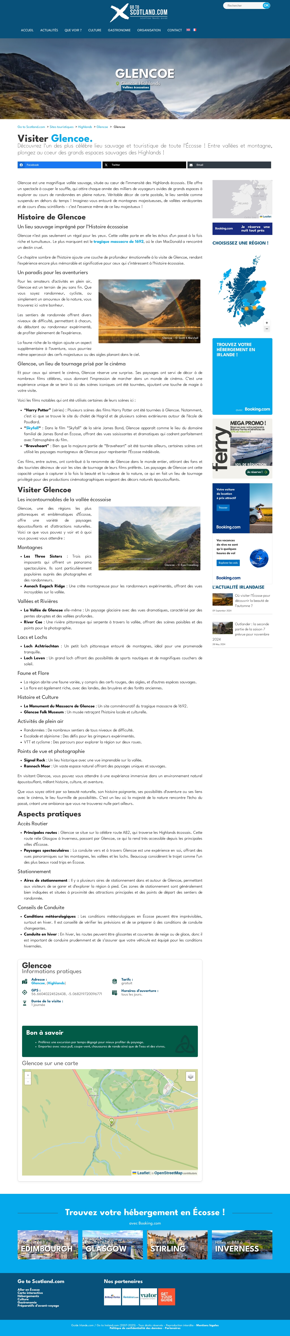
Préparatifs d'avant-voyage (38, 1305)
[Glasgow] (112, 1258)
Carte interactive (30, 1293)
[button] (111, 1121)
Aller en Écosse (29, 1290)
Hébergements (28, 1296)
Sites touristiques (61, 127)
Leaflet (143, 1173)
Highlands (149, 83)
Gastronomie (27, 1302)
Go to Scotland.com (31, 127)
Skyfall (32, 428)
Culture (23, 1299)
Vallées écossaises (135, 87)
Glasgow (106, 1249)
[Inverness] (242, 1258)
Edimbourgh (47, 1249)
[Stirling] (177, 1258)
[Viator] (149, 1304)
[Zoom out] (267, 329)
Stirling (168, 1249)
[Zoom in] (267, 323)
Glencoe (129, 83)
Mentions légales (207, 1325)
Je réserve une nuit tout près (255, 228)
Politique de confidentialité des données (136, 1328)
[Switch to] (188, 29)
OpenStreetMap (168, 1173)
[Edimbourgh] (48, 1258)
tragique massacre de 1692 (119, 242)
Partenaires (172, 1328)
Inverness (237, 1249)
